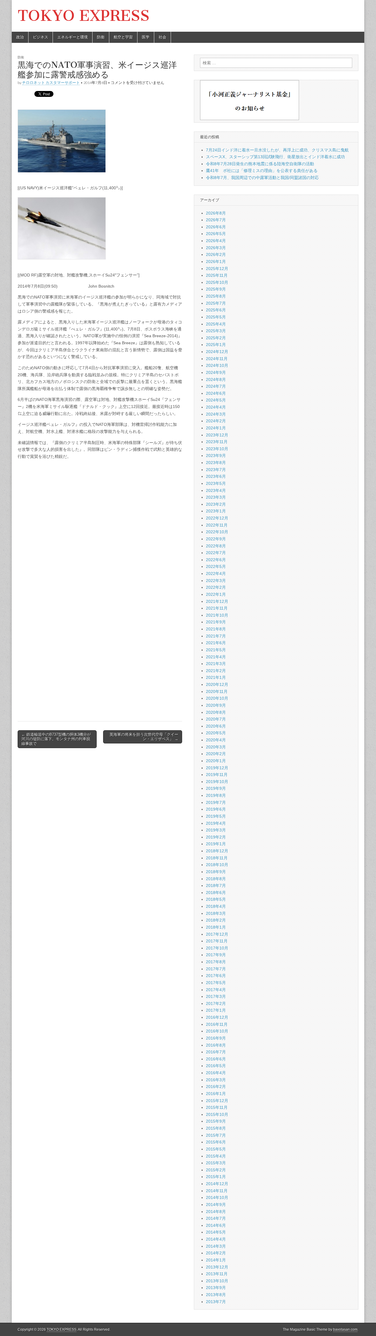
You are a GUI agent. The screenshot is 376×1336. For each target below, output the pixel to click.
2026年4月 (216, 240)
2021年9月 (216, 622)
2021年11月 (217, 608)
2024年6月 (216, 393)
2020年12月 (217, 684)
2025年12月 (217, 268)
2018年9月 (216, 871)
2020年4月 (216, 740)
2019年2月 (216, 837)
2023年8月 (216, 462)
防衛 (101, 37)
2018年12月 (217, 851)
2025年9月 (216, 289)
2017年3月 (216, 996)
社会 (162, 37)
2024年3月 (216, 414)
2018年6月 (216, 892)
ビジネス (40, 37)
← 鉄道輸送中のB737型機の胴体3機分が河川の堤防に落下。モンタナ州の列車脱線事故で (56, 739)
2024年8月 (216, 379)
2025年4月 (216, 324)
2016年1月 (216, 1093)
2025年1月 (216, 344)
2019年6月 (216, 809)
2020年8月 (216, 712)
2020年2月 (216, 753)
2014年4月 (216, 1239)
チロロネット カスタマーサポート (51, 82)
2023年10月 (217, 448)
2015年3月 (216, 1162)
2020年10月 (217, 698)
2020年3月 (216, 747)
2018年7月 (216, 885)
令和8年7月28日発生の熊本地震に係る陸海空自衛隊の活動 (260, 163)
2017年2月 (216, 1003)
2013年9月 (216, 1287)
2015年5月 (216, 1149)
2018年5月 (216, 899)
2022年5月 (216, 566)
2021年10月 (217, 615)
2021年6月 (216, 642)
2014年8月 (216, 1211)
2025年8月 (216, 296)
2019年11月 (217, 774)
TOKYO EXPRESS (84, 16)
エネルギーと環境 (72, 37)
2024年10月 (217, 365)
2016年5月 (216, 1065)
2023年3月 (216, 497)
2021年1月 (216, 677)
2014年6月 (216, 1225)
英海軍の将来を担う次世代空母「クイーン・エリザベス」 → (144, 736)
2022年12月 (217, 518)
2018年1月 (216, 927)
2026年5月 (216, 233)
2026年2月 (216, 254)
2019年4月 (216, 823)
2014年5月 (216, 1232)
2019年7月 (216, 802)
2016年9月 (216, 1038)
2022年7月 (216, 552)
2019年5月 (216, 816)
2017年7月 (216, 968)
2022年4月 (216, 573)
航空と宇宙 (123, 37)
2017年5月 (216, 982)
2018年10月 (217, 864)
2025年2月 (216, 337)
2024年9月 (216, 372)
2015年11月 (217, 1107)
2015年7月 (216, 1135)
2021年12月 (217, 601)
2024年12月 (217, 351)
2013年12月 (217, 1267)
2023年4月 (216, 490)
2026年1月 (216, 261)
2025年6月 (216, 310)
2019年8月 (216, 795)
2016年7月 (216, 1052)
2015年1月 (216, 1176)
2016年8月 (216, 1045)
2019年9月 (216, 788)
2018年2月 (216, 920)
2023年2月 (216, 504)
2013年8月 (216, 1294)
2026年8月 (216, 213)
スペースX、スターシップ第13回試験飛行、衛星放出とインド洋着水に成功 (275, 156)
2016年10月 (217, 1031)
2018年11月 (217, 858)
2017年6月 (216, 975)
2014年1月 (216, 1260)
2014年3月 (216, 1246)
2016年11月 (217, 1024)
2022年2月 (216, 587)
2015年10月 (217, 1114)
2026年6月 (216, 227)
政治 (20, 37)
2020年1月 (216, 760)
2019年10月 (217, 781)
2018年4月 (216, 906)
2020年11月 (217, 691)
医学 (146, 37)
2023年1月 (216, 511)
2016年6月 (216, 1059)
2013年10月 (217, 1280)
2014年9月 (216, 1204)
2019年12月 (217, 767)
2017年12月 (217, 934)
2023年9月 (216, 455)
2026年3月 (216, 247)
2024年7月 (216, 386)
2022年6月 (216, 559)
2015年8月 (216, 1128)
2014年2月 (216, 1253)
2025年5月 (216, 317)
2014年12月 (217, 1183)
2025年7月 (216, 303)
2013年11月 (217, 1273)
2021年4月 (216, 656)
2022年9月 (216, 539)
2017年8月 (216, 961)
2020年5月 (216, 733)
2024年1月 (216, 428)
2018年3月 (216, 913)
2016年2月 (216, 1086)
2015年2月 (216, 1170)
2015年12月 (217, 1100)
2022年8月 (216, 546)
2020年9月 (216, 705)
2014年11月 (217, 1190)
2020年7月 (216, 719)
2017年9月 (216, 954)
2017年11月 (217, 941)
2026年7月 (216, 219)
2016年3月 (216, 1079)
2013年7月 (216, 1301)
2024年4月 (216, 407)
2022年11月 (217, 525)
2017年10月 (217, 948)
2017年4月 (216, 989)
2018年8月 (216, 878)
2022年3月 (216, 580)
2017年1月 (216, 1010)
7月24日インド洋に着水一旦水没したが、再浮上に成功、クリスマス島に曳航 (277, 150)
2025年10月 (217, 282)
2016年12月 (217, 1017)
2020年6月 (216, 726)
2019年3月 (216, 830)
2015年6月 (216, 1142)
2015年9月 (216, 1121)
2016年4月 (216, 1072)
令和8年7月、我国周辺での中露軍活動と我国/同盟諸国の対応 (262, 177)
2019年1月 (216, 843)
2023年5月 (216, 483)
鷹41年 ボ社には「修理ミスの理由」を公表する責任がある (262, 170)
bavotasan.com (345, 1329)
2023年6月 (216, 476)
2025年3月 (216, 330)
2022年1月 (216, 594)
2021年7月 (216, 636)
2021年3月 (216, 663)
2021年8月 (216, 629)
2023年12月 (217, 435)
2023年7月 (216, 469)
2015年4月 (216, 1156)
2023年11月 (217, 441)
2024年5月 (216, 400)
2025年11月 (217, 275)
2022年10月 (217, 531)
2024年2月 (216, 421)
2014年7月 (216, 1218)
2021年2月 (216, 670)
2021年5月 (216, 649)
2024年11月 (217, 358)
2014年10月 (217, 1197)
